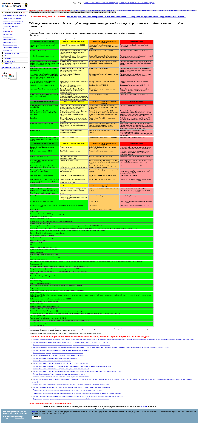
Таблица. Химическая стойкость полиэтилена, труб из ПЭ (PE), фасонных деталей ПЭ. (60, 363)
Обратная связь (10, 61)
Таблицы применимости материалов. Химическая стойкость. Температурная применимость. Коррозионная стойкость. (126, 17)
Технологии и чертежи (10, 45)
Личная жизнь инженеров (11, 47)
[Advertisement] (14, 111)
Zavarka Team (19, 418)
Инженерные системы (10, 42)
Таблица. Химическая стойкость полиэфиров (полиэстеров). (52, 361)
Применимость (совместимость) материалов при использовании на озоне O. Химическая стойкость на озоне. (68, 390)
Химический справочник (11, 29)
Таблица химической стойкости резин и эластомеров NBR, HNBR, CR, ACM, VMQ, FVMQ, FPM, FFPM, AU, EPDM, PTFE (71, 342)
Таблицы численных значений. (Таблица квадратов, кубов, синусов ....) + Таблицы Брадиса (119, 3)
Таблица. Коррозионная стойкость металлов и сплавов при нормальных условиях (59, 374)
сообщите (144, 406)
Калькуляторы (7, 50)
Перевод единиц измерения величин (14, 15)
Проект (34, 411)
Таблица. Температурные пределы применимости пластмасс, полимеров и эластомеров (61, 350)
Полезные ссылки (11, 56)
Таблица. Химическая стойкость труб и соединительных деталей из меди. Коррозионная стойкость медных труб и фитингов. (72, 366)
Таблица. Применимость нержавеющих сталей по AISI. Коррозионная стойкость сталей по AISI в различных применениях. (71, 387)
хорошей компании (21, 9)
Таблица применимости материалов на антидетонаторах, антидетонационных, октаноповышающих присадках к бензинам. (71, 345)
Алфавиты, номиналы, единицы (13, 21)
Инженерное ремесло (10, 39)
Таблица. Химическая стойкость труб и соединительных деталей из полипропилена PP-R (61, 369)
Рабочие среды (8, 34)
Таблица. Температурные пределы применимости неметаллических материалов (58, 353)
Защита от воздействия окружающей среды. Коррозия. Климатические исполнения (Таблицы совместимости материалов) (71, 399)
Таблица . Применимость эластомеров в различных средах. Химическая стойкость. (59, 355)
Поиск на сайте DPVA (12, 53)
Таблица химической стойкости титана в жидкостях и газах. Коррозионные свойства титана (61, 377)
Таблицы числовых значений (12, 18)
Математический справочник (12, 23)
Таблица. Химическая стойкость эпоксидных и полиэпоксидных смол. (55, 358)
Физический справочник (10, 26)
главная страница (79, 10)
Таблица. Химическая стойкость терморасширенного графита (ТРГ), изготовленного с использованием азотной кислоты (71, 385)
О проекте (8, 58)
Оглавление (9, 63)
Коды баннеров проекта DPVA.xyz (14, 411)
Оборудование (8, 37)
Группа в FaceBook (10, 68)
